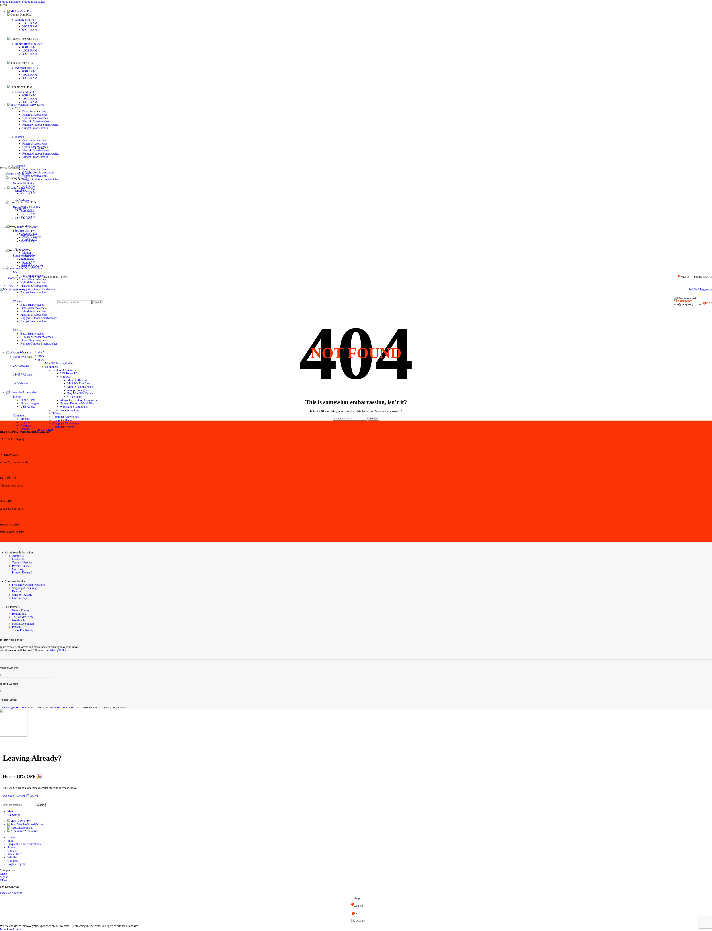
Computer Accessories (65, 416)
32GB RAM (29, 26)
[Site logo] (12, 289)
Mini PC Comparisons (80, 386)
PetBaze (17, 627)
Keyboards (26, 422)
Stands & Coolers (30, 432)
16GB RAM (29, 23)
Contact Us (18, 559)
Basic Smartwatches (34, 111)
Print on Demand (22, 572)
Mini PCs (65, 376)
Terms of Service (22, 562)
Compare (12, 860)
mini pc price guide (78, 390)
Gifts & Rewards (22, 594)
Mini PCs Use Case (78, 383)
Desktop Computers (64, 370)
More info (6, 929)
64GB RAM (29, 29)
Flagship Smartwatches (35, 121)
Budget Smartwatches (35, 128)
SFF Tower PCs (69, 373)
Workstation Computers (74, 406)
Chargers (25, 425)
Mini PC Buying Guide (58, 363)
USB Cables (27, 406)
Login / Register (16, 864)
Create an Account (11, 892)
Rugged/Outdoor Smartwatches (40, 124)
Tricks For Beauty (22, 630)
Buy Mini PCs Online (80, 393)
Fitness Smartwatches (34, 114)
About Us (18, 555)
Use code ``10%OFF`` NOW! (20, 795)
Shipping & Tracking (24, 588)
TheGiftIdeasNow (22, 617)
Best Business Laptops (65, 410)
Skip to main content (34, 1)
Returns (16, 591)
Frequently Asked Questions (28, 584)
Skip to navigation (11, 1)
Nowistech (18, 620)
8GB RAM (29, 47)
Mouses (24, 418)
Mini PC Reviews (77, 380)
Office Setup (74, 396)
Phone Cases (27, 399)
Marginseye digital (23, 623)
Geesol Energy (20, 610)
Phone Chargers (29, 403)
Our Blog (17, 569)
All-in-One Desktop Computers (78, 400)
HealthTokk (19, 613)
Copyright (14, 707)
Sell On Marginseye (700, 289)
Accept (16, 929)
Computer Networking (65, 423)
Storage (24, 428)
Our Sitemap (19, 598)
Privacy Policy (20, 565)
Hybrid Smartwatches (35, 118)
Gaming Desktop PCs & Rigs (77, 403)
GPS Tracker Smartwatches (36, 336)
